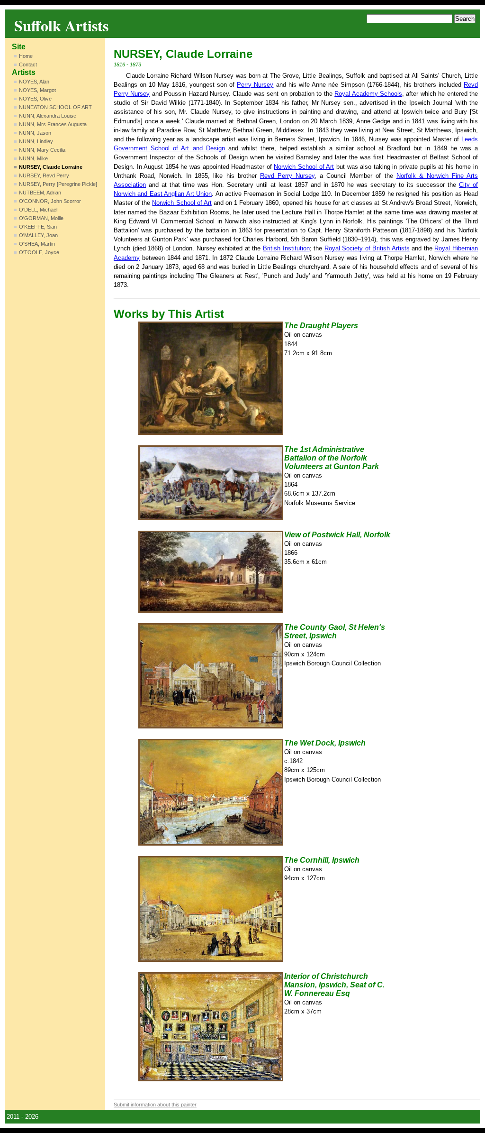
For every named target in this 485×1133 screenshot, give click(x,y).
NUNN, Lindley (36, 141)
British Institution (286, 248)
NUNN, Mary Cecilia (42, 150)
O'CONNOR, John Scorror (50, 201)
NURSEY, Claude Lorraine (50, 167)
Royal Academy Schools (368, 93)
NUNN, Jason (35, 133)
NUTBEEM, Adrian (40, 192)
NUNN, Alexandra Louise (47, 116)
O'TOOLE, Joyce (39, 252)
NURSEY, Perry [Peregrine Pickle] (58, 184)
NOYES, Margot (37, 90)
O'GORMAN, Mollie (41, 218)
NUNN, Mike (33, 158)
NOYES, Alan (34, 81)
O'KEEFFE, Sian (38, 227)
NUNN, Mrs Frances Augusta (53, 124)
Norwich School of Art (304, 166)
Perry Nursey (255, 84)
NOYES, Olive (35, 98)
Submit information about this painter (155, 1104)
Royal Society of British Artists (367, 248)
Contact (28, 64)
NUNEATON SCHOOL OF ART (55, 107)
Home (26, 56)
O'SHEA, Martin (37, 244)
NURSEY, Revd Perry (44, 175)
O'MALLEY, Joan (38, 235)
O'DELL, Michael (38, 209)
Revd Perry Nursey (287, 175)
